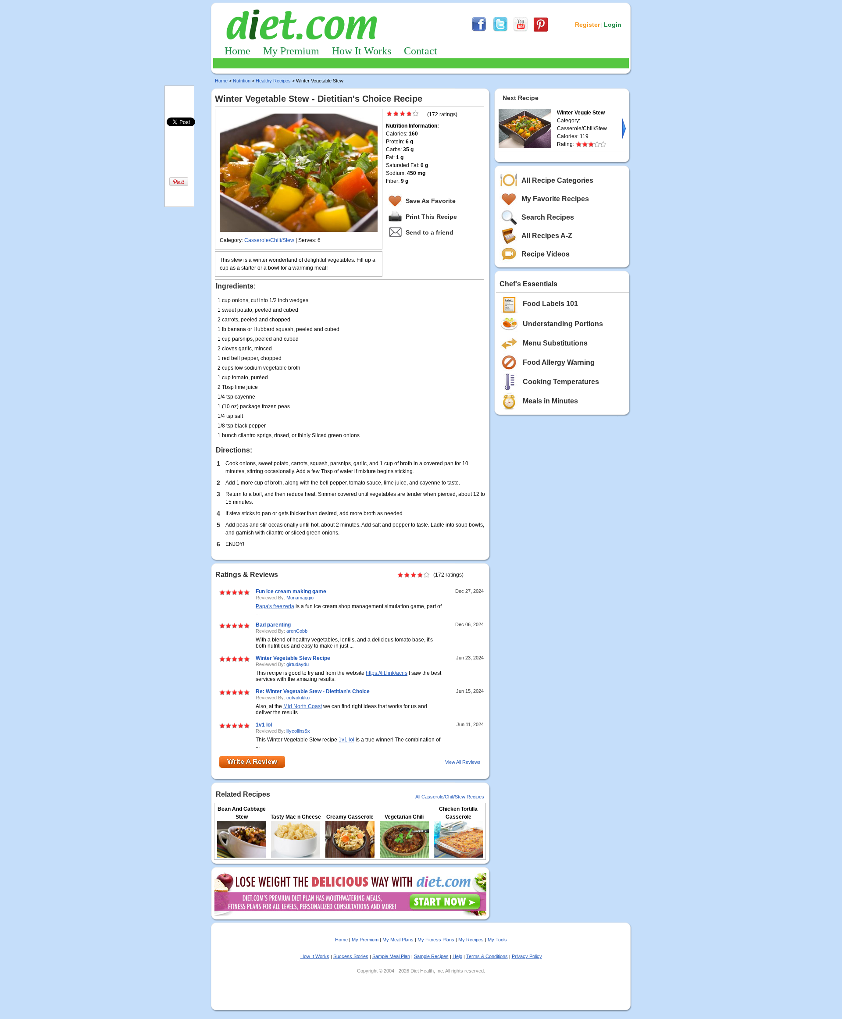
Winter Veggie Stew (581, 113)
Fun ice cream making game (291, 591)
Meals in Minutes (550, 401)
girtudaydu (297, 664)
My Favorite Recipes (555, 199)
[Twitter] (500, 30)
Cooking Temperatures (561, 381)
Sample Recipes (431, 956)
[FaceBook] (478, 30)
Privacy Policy (527, 956)
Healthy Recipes (273, 80)
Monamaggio (300, 597)
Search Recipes (547, 217)
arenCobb (296, 631)
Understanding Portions (563, 324)
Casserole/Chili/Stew (269, 240)
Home (237, 51)
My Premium (291, 51)
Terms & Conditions (487, 956)
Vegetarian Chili (404, 817)
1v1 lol (264, 725)
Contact (420, 51)
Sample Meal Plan (391, 956)
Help (457, 956)
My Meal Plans (398, 939)
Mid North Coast (302, 706)
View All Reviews (463, 762)
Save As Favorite (431, 200)
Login (612, 24)
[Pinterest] (540, 30)
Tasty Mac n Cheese (296, 817)
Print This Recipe (431, 216)
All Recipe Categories (557, 180)
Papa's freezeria (275, 606)
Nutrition (241, 80)
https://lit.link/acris (386, 673)
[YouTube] (520, 30)
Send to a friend (429, 232)
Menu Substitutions (555, 343)
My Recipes (471, 939)
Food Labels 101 (550, 303)
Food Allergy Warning (559, 362)
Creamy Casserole (350, 817)
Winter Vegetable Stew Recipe (293, 658)
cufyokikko (298, 697)
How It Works (361, 51)
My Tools (497, 939)
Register (587, 24)
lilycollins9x (298, 731)
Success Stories (350, 956)
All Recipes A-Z (546, 235)
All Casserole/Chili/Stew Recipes (449, 796)
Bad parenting (273, 625)
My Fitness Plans (435, 939)
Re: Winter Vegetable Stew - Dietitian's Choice (313, 691)
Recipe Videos (545, 254)
